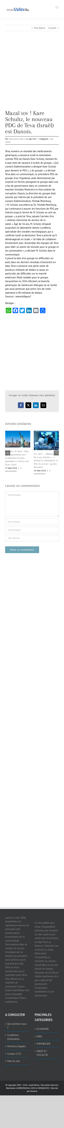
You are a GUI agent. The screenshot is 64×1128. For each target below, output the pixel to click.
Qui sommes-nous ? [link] (16, 1023)
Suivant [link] (52, 28)
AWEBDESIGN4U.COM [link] (25, 1085)
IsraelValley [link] (34, 1082)
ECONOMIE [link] (43, 1026)
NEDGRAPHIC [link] (43, 1085)
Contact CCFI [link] (14, 1051)
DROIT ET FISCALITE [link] (42, 1050)
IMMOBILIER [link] (43, 1041)
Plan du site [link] (13, 1058)
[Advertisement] (32, 78)
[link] (18, 8)
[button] (7, 451)
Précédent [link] (39, 28)
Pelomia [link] (33, 1088)
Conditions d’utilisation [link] (13, 1034)
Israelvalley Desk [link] (16, 139)
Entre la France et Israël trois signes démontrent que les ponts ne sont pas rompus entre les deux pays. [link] (17, 454)
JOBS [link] (39, 1033)
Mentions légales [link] (16, 1043)
